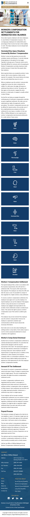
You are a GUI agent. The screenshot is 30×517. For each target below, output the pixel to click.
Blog (2, 483)
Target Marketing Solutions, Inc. (20, 514)
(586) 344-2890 (18, 465)
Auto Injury (18, 491)
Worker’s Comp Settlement (22, 486)
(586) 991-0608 (18, 468)
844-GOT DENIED (18, 471)
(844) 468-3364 (18, 474)
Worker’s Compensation (21, 484)
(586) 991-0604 (18, 462)
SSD (12, 503)
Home (2, 481)
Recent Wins (4, 488)
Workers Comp (5, 503)
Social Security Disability (21, 481)
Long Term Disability (20, 488)
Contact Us (4, 490)
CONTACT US (22, 7)
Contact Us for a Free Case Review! (15, 507)
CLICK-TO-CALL (8, 7)
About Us (3, 486)
